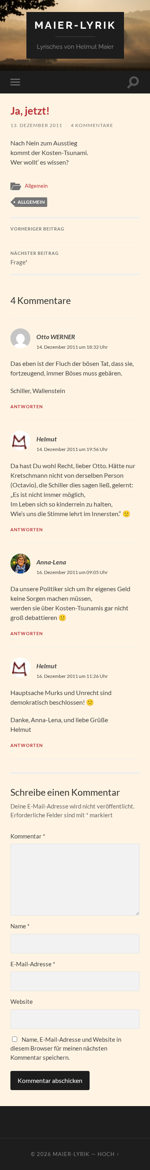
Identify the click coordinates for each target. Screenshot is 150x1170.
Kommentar (27, 836)
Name (20, 926)
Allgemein (36, 186)
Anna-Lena (51, 562)
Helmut (46, 439)
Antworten (26, 406)
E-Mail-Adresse (32, 963)
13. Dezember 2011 (36, 125)
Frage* (34, 258)
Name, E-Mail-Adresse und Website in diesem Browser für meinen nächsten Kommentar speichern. (65, 1048)
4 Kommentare (92, 125)
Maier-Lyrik (75, 25)
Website (21, 1001)
